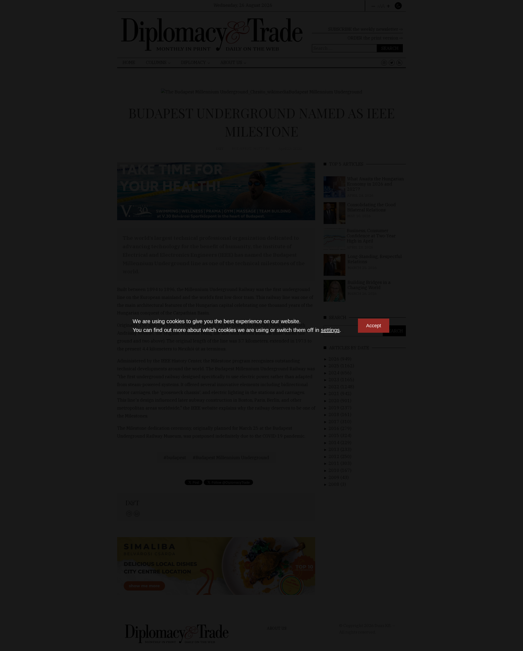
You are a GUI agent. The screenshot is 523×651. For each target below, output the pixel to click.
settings (330, 330)
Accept (373, 325)
